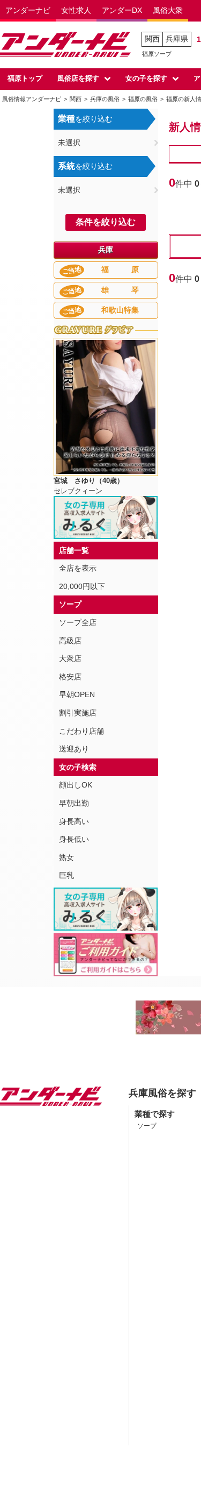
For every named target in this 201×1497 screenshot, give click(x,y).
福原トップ (25, 78)
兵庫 (105, 249)
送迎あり (74, 748)
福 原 (100, 270)
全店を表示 (77, 568)
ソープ (147, 1126)
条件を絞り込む (106, 221)
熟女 (66, 857)
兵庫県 (177, 38)
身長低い (74, 839)
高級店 (70, 640)
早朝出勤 (74, 803)
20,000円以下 (82, 586)
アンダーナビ (27, 10)
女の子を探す (146, 78)
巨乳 (66, 875)
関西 (152, 38)
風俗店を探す (78, 78)
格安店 (70, 676)
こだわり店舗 (81, 731)
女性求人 (76, 10)
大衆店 (70, 658)
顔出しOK (75, 785)
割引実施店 (77, 712)
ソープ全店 (77, 622)
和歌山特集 (100, 311)
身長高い (74, 821)
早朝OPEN (77, 694)
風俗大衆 (168, 10)
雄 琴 (100, 291)
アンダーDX (122, 10)
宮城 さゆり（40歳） (89, 481)
